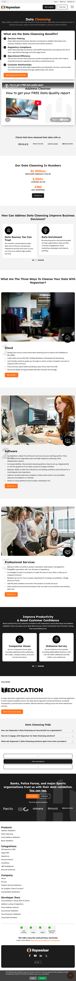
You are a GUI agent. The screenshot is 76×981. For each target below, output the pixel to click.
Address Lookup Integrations (12, 904)
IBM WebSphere (7, 866)
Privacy (4, 882)
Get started (11, 375)
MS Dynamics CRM (8, 849)
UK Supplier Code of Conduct (12, 888)
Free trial (62, 7)
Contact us (38, 195)
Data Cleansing (7, 834)
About (3, 878)
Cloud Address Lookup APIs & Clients (15, 901)
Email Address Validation (10, 837)
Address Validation (8, 831)
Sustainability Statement (10, 892)
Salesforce (5, 856)
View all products (38, 761)
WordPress (5, 863)
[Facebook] (29, 956)
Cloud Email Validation (9, 911)
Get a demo (49, 7)
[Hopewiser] (11, 7)
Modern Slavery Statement (11, 885)
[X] (46, 956)
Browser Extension (8, 870)
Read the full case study (12, 712)
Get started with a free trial (16, 75)
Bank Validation (7, 841)
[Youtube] (35, 956)
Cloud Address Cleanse (10, 907)
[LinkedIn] (40, 956)
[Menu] (71, 7)
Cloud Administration (9, 917)
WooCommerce (7, 860)
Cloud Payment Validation (11, 914)
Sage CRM (5, 853)
